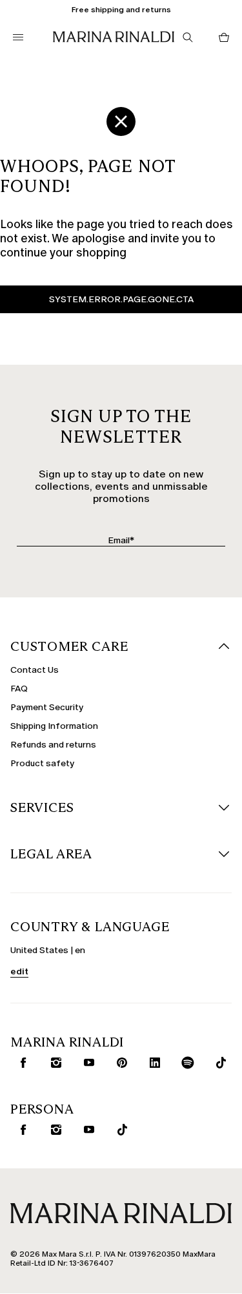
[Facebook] (20, 1062)
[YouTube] (86, 1062)
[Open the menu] (18, 37)
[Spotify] (185, 1062)
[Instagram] (53, 1062)
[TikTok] (218, 1062)
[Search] (188, 37)
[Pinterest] (119, 1062)
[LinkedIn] (152, 1062)
